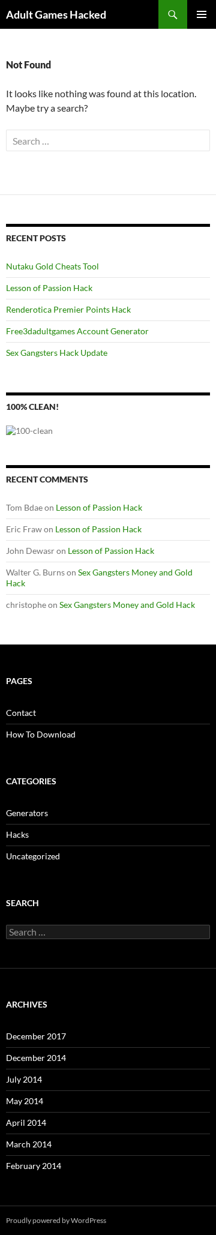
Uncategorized (33, 856)
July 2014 (24, 1079)
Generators (27, 813)
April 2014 (26, 1122)
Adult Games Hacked (56, 14)
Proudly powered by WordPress (56, 1220)
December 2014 (36, 1058)
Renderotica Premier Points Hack (68, 309)
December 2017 (36, 1036)
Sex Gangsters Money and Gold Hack (127, 604)
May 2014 (24, 1101)
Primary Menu (201, 14)
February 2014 (33, 1166)
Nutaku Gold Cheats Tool (52, 266)
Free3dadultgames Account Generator (77, 331)
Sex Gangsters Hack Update (56, 352)
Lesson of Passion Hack (49, 288)
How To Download (41, 734)
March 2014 (29, 1144)
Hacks (17, 834)
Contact (21, 713)
